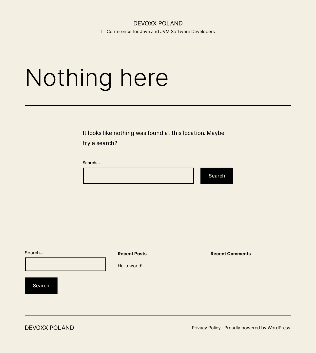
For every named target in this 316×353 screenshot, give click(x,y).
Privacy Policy (206, 327)
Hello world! (130, 265)
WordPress (279, 327)
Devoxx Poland (158, 23)
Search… (91, 163)
